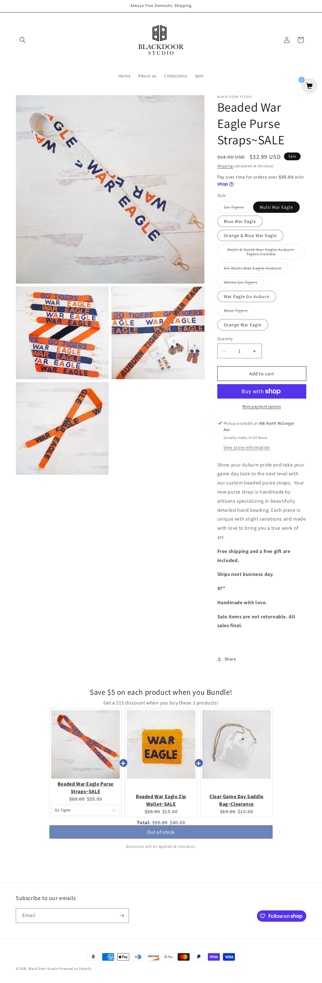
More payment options (261, 406)
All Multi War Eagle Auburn (256, 269)
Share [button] (230, 659)
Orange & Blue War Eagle (250, 235)
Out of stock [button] (161, 834)
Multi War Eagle (276, 207)
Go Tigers (237, 208)
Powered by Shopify (75, 968)
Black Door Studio (43, 968)
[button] (23, 40)
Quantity (225, 338)
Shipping (225, 165)
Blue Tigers (239, 311)
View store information (247, 447)
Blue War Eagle (240, 221)
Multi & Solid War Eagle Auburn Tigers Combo (264, 253)
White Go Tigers (244, 283)
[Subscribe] (122, 915)
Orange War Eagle (243, 325)
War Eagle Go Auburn (246, 296)
